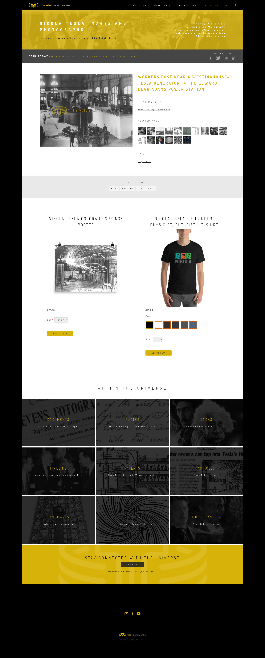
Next (141, 188)
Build (167, 5)
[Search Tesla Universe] (235, 5)
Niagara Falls (144, 161)
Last (151, 188)
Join (217, 5)
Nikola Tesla (139, 5)
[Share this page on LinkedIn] (233, 58)
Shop (195, 5)
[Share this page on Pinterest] (226, 58)
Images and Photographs (208, 27)
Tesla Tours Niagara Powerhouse (154, 109)
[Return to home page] (132, 635)
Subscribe (132, 564)
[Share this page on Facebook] (210, 58)
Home (199, 24)
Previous (127, 188)
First (114, 188)
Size (49, 319)
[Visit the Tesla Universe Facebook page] (132, 614)
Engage (181, 5)
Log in (227, 5)
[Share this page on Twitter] (218, 58)
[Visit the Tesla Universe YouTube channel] (139, 614)
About (157, 5)
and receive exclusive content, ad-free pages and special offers (83, 57)
